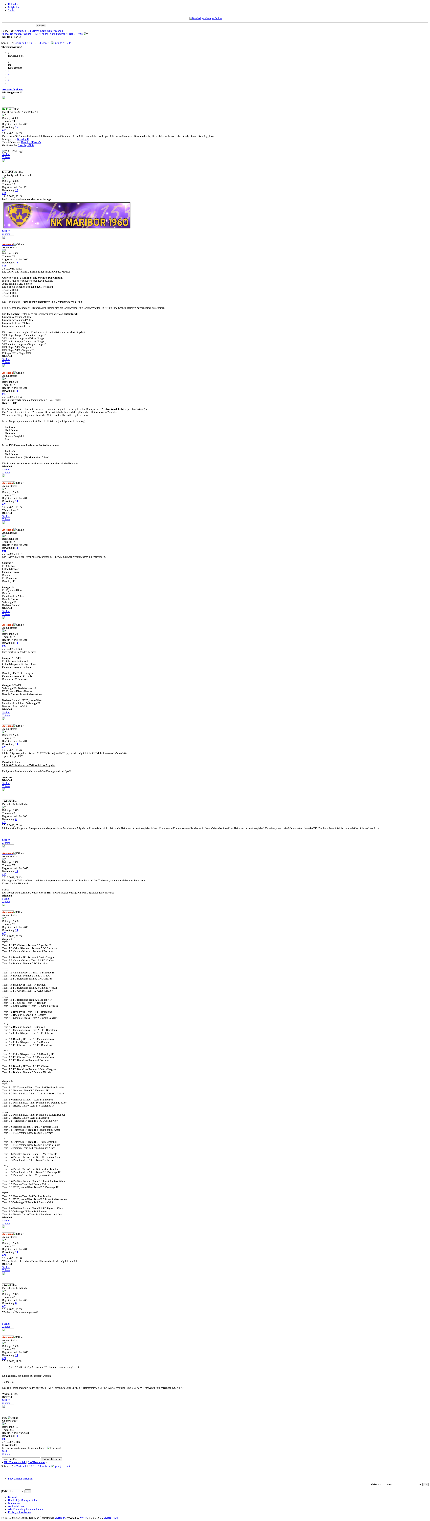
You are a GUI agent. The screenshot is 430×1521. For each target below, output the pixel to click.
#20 (4, 504)
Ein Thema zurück (15, 1462)
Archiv (79, 33)
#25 (4, 874)
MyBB (83, 1517)
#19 (4, 393)
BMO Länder (40, 33)
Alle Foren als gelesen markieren (25, 1509)
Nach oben (14, 1503)
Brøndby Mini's (26, 145)
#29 (4, 1358)
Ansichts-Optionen (12, 89)
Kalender (13, 4)
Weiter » (45, 42)
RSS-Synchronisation (19, 1512)
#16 (4, 130)
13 (39, 42)
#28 (4, 1306)
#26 (4, 933)
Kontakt (12, 1497)
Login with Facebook (51, 30)
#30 (4, 1438)
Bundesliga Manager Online (16, 33)
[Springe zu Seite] (61, 42)
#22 (4, 645)
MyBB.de (59, 1517)
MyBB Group (110, 1517)
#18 (4, 265)
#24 (4, 822)
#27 (4, 1255)
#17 (4, 193)
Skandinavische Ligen (62, 33)
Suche (11, 10)
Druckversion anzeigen (20, 1478)
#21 (4, 550)
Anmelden (20, 30)
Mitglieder (13, 7)
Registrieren (33, 30)
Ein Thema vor (36, 1462)
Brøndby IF (23, 139)
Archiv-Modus (16, 1506)
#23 (4, 747)
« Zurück (19, 42)
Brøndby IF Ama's (31, 142)
